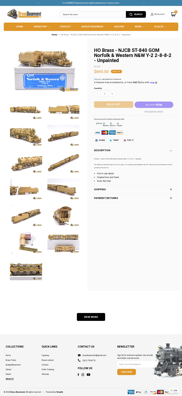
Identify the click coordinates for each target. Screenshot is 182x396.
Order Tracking (48, 369)
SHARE (102, 140)
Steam (8, 369)
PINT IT (130, 140)
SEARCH (138, 14)
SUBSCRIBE (126, 372)
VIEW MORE (91, 316)
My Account (159, 14)
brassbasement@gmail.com (94, 355)
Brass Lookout (48, 360)
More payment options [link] (154, 111)
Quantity (98, 88)
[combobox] (93, 14)
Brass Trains (11, 360)
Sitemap (45, 374)
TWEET (116, 140)
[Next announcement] (144, 3)
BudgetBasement (13, 365)
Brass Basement (17, 392)
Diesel (8, 374)
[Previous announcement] (38, 3)
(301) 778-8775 (89, 360)
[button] (41, 27)
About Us (10, 379)
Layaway (45, 355)
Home (54, 34)
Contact (45, 365)
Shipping (97, 79)
